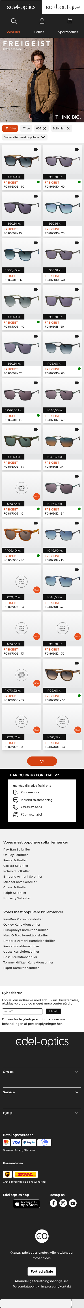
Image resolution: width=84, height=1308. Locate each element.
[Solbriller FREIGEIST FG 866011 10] (21, 206)
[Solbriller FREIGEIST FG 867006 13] (21, 719)
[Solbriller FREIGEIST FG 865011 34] (62, 439)
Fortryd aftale (42, 1271)
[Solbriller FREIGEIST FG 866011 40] (62, 299)
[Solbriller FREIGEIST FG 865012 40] (62, 392)
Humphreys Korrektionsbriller (25, 930)
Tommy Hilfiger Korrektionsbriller (28, 962)
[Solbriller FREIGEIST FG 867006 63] (62, 719)
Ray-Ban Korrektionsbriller (23, 919)
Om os (8, 1072)
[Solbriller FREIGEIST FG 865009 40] (21, 299)
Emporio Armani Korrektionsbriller (29, 940)
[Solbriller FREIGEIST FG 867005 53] (21, 673)
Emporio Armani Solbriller (22, 876)
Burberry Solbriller (16, 898)
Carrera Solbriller (15, 865)
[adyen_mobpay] (44, 1142)
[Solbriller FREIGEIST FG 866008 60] (21, 159)
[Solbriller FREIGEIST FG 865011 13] (21, 392)
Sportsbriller (68, 32)
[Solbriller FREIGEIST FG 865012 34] (62, 486)
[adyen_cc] (6, 1142)
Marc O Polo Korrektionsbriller (25, 935)
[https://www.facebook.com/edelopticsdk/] (53, 1204)
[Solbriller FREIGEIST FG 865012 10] (62, 533)
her (59, 1023)
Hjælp (8, 1113)
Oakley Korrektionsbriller (21, 924)
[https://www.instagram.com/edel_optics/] (63, 1204)
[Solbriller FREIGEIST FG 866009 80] (21, 533)
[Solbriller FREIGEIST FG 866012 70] (62, 626)
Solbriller (13, 32)
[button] (21, 7)
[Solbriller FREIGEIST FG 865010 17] (21, 252)
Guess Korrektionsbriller (21, 951)
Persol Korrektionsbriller (21, 946)
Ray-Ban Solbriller (16, 849)
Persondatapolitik (26, 1286)
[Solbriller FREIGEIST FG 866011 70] (21, 346)
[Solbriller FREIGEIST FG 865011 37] (62, 579)
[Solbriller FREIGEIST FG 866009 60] (62, 673)
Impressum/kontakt (56, 1286)
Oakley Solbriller (15, 855)
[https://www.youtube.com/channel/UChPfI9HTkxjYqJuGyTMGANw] (73, 1204)
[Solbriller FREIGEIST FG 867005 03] (21, 579)
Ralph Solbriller (14, 892)
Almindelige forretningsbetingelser (41, 1281)
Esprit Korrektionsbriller (21, 968)
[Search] (14, 21)
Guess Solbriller (15, 887)
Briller (39, 32)
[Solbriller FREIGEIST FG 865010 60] (62, 346)
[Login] (42, 21)
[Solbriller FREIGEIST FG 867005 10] (21, 486)
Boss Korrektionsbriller (20, 957)
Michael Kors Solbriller (20, 882)
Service (9, 1092)
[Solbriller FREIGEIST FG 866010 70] (62, 206)
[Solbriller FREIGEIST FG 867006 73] (21, 626)
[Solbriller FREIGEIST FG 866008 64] (21, 439)
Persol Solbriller (15, 860)
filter (13, 128)
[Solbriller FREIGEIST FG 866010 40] (62, 252)
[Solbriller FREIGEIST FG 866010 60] (62, 159)
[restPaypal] (29, 1142)
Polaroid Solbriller (16, 871)
